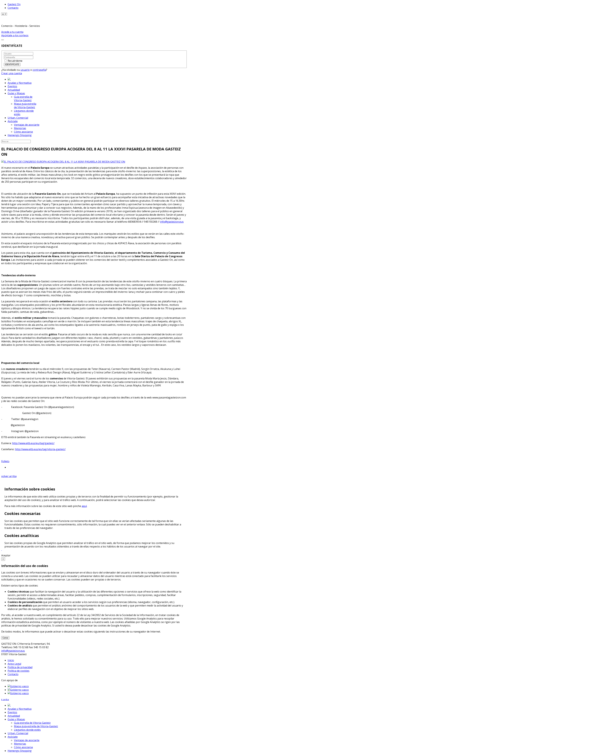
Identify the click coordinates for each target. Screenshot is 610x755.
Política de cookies (18, 670)
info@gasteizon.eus (172, 221)
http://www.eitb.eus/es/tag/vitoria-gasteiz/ (40, 449)
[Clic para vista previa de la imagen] (63, 161)
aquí (84, 506)
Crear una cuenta (11, 73)
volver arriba (9, 476)
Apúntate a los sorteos (14, 35)
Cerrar (5, 638)
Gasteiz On (14, 4)
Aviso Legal (14, 664)
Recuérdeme (15, 61)
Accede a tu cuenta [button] (12, 32)
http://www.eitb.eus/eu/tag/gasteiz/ (33, 443)
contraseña (39, 70)
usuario (25, 70)
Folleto (5, 461)
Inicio (11, 660)
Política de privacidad (20, 667)
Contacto (13, 8)
